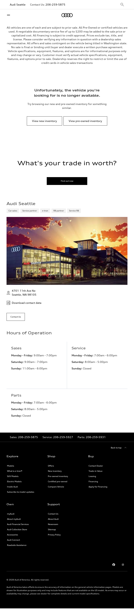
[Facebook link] (113, 564)
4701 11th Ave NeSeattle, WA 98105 (24, 292)
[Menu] (9, 15)
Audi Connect (13, 540)
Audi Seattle (17, 4)
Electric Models (14, 481)
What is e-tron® (14, 471)
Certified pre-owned (57, 481)
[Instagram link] (122, 564)
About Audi (53, 519)
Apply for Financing (98, 486)
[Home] (67, 15)
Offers (51, 466)
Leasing (92, 476)
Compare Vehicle (56, 486)
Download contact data (26, 302)
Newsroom (53, 524)
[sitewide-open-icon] (122, 5)
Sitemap (52, 529)
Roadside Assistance (16, 545)
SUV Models (12, 476)
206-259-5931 (96, 437)
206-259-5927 (63, 437)
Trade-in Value (95, 471)
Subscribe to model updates (20, 492)
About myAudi (14, 519)
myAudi (10, 514)
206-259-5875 (55, 4)
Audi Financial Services (18, 524)
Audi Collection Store (17, 529)
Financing (93, 481)
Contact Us (53, 514)
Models (10, 466)
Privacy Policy (54, 534)
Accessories (12, 534)
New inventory (55, 471)
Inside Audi (12, 486)
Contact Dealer (96, 466)
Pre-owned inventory (58, 476)
